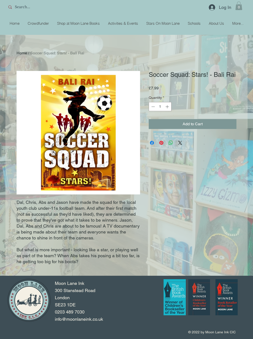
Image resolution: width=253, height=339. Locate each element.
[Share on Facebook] (152, 143)
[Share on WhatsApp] (171, 143)
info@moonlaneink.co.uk (79, 319)
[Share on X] (180, 143)
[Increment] (168, 106)
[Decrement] (152, 106)
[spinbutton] (160, 106)
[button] (238, 5)
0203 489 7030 (69, 312)
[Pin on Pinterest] (161, 143)
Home (22, 53)
